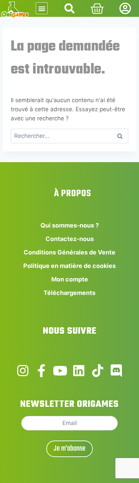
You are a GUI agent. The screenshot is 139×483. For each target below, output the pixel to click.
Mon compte (69, 279)
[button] (42, 8)
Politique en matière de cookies (69, 265)
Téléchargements (69, 292)
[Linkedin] (79, 371)
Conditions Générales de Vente (69, 252)
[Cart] (97, 9)
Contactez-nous (70, 238)
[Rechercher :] (69, 135)
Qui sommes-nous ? (69, 225)
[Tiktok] (98, 371)
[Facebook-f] (41, 371)
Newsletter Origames (69, 404)
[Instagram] (22, 371)
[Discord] (116, 371)
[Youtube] (60, 371)
